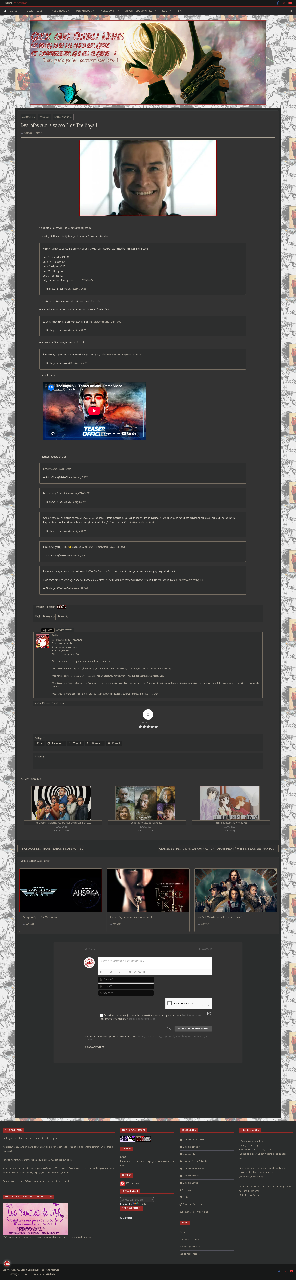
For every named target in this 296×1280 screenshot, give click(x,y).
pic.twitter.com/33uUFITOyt (111, 547)
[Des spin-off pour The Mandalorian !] (60, 870)
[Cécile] (42, 636)
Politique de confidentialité (195, 1212)
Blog (164, 11)
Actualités (28, 117)
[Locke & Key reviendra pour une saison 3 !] (148, 870)
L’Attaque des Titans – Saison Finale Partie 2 (52, 848)
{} (144, 971)
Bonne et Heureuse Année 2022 (231, 823)
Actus (13, 11)
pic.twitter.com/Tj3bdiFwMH (80, 280)
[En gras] (101, 972)
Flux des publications (189, 1239)
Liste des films (189, 1154)
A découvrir (108, 11)
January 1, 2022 (78, 502)
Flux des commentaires (190, 1247)
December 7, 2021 (78, 363)
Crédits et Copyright (193, 1204)
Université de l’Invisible (138, 11)
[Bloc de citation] (130, 972)
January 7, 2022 (78, 289)
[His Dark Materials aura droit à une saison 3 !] (236, 870)
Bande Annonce (63, 117)
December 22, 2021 (79, 588)
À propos (47, 630)
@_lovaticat (91, 547)
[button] (19, 11)
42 (177, 11)
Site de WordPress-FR (190, 1254)
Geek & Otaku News (191, 1015)
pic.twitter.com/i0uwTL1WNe (127, 354)
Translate (143, 1204)
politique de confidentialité (142, 1019)
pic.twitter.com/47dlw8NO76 (76, 493)
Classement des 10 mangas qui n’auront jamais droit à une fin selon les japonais (216, 848)
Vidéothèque (59, 11)
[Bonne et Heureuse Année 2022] (229, 803)
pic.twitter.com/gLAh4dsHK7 (107, 322)
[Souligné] (110, 972)
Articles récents (64, 630)
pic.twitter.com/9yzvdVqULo (189, 580)
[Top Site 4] (124, 1157)
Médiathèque (84, 11)
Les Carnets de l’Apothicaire (25, 3)
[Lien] (139, 972)
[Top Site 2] (121, 1157)
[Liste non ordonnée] (125, 972)
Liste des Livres (190, 1183)
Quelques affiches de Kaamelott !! (147, 823)
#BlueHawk (107, 354)
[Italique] (106, 972)
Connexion (206, 949)
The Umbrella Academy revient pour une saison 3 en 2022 (63, 823)
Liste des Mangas (191, 1176)
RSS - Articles (132, 1183)
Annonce (45, 117)
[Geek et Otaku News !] (5, 11)
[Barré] (115, 972)
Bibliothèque (34, 11)
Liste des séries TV (191, 1147)
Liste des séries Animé (193, 1139)
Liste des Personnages (193, 1168)
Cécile (39, 133)
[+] (149, 971)
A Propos (186, 1190)
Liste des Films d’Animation (195, 1161)
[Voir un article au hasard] (290, 11)
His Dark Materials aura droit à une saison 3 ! (220, 917)
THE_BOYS (65, 616)
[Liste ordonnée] (120, 972)
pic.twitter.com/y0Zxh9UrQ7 (57, 469)
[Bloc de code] (134, 972)
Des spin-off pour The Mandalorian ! (41, 917)
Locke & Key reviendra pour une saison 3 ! (131, 917)
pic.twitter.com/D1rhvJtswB (140, 522)
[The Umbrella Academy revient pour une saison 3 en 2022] (61, 803)
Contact (186, 1197)
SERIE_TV (50, 616)
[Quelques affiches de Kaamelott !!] (145, 803)
